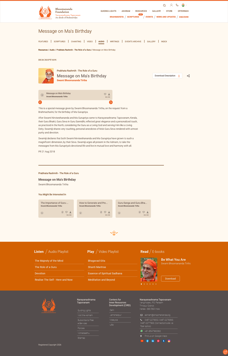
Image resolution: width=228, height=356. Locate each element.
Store (169, 11)
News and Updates (166, 17)
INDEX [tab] (164, 42)
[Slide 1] (144, 284)
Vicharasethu (84, 333)
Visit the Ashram (85, 315)
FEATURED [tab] (43, 42)
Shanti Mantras (97, 267)
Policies (81, 328)
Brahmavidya (117, 17)
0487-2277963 (147, 323)
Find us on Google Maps (156, 336)
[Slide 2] (147, 284)
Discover (184, 17)
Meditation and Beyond (101, 279)
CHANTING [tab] (76, 42)
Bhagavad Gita (96, 260)
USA (112, 325)
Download (170, 278)
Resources (141, 11)
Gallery (156, 11)
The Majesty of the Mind (49, 260)
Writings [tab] (114, 42)
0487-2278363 (166, 320)
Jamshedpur (115, 315)
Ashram (126, 11)
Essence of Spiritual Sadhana (105, 273)
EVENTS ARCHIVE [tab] (133, 42)
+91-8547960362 (153, 331)
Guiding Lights (108, 11)
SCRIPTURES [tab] (59, 42)
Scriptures (133, 17)
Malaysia (114, 320)
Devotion (40, 273)
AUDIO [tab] (101, 42)
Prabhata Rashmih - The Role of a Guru (74, 50)
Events (149, 17)
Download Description (165, 75)
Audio (52, 50)
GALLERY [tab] (151, 42)
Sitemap (81, 338)
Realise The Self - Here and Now (54, 279)
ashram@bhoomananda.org (157, 315)
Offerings (183, 11)
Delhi (112, 310)
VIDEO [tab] (90, 42)
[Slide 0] (141, 284)
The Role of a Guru (46, 267)
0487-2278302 (151, 320)
